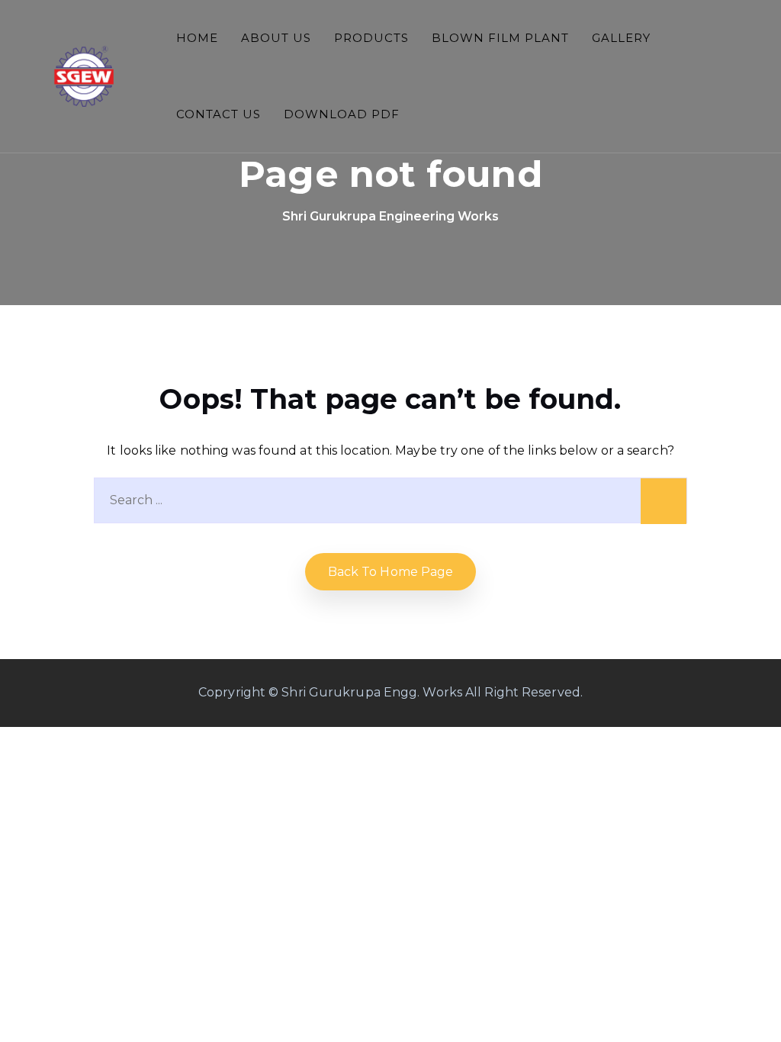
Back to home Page (391, 571)
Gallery (621, 38)
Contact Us (218, 114)
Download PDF (342, 114)
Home (197, 38)
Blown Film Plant (500, 38)
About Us (276, 38)
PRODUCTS (371, 38)
